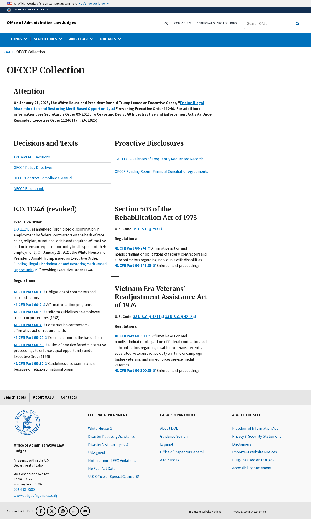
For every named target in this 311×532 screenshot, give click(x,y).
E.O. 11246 (22, 229)
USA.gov (95, 452)
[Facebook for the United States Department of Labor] (40, 511)
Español (166, 444)
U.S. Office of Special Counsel (112, 476)
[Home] (27, 422)
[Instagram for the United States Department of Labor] (63, 511)
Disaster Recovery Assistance (111, 436)
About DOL (169, 428)
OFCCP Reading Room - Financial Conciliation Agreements (161, 171)
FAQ (165, 23)
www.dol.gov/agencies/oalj (35, 495)
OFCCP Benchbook (29, 188)
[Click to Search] (297, 23)
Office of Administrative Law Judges (41, 22)
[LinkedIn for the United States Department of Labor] (74, 511)
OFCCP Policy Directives (33, 167)
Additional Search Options (217, 23)
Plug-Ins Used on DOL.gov (253, 459)
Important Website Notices (254, 451)
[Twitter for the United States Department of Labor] (51, 511)
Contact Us (182, 23)
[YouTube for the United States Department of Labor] (85, 511)
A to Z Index (169, 459)
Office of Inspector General (182, 451)
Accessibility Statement (252, 467)
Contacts (69, 397)
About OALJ (43, 397)
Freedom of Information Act (255, 428)
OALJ (8, 52)
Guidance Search (174, 436)
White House (98, 428)
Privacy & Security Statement (256, 436)
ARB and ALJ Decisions (32, 157)
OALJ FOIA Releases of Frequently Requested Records (159, 158)
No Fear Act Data (101, 468)
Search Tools (14, 397)
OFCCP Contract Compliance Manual (43, 178)
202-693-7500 (24, 489)
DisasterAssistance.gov (106, 444)
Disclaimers (241, 444)
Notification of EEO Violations (112, 460)
